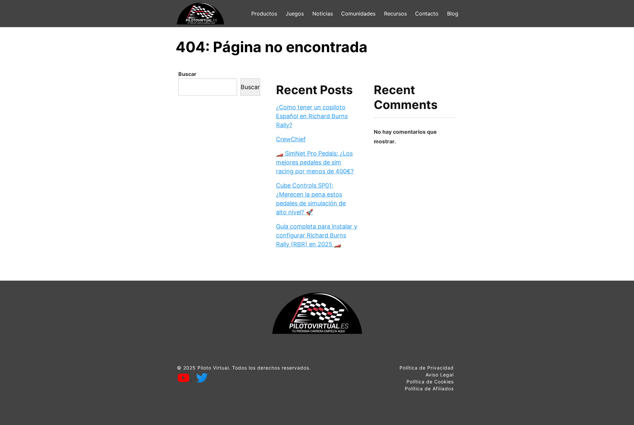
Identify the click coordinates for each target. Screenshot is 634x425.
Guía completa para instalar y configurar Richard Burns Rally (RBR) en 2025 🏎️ (316, 235)
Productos (264, 13)
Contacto (427, 13)
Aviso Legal (440, 374)
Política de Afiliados (429, 388)
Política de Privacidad (427, 368)
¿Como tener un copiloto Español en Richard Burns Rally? (312, 116)
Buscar (187, 74)
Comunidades (358, 13)
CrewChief (291, 139)
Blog (452, 13)
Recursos (395, 13)
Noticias (322, 13)
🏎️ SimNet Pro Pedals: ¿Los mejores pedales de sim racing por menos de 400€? (315, 162)
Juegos (295, 13)
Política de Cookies (430, 381)
